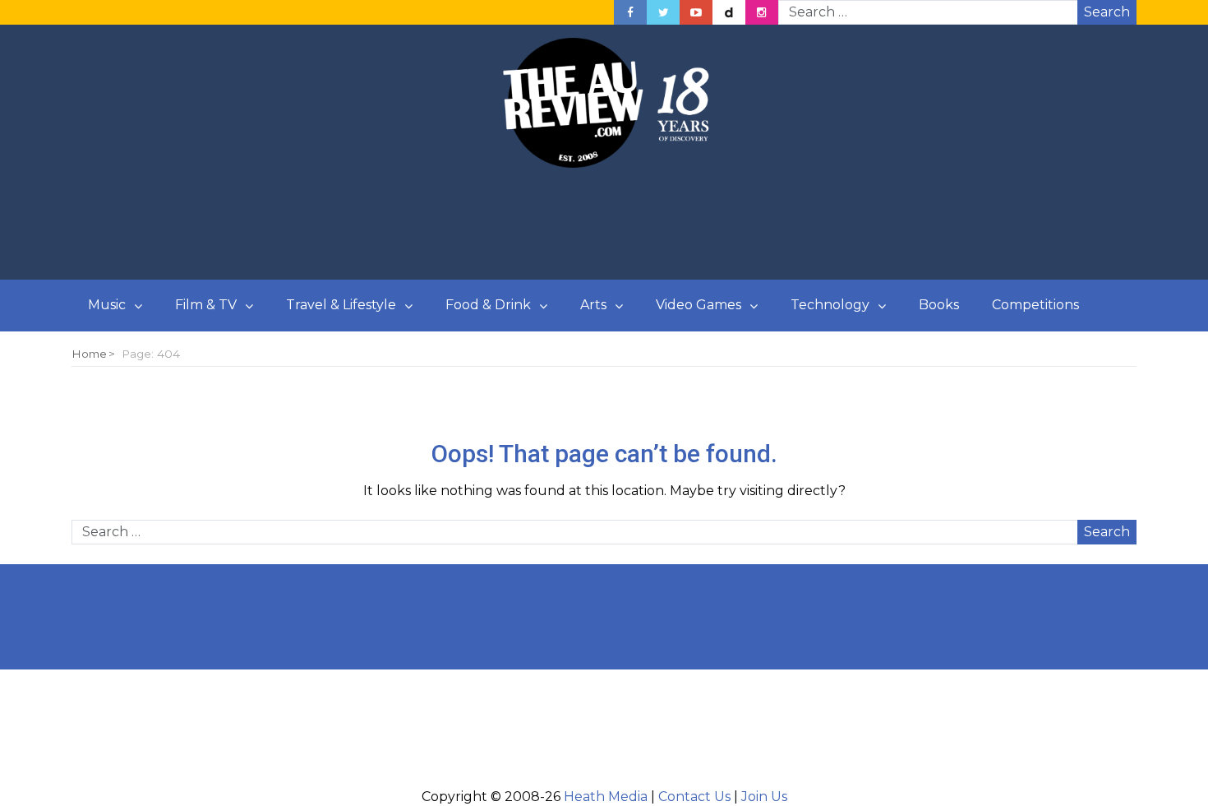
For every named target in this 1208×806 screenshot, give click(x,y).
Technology (830, 305)
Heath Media (606, 796)
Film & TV (206, 305)
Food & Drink (488, 305)
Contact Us (694, 796)
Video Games (698, 305)
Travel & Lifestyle (341, 305)
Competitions (1035, 305)
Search (1107, 12)
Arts (593, 305)
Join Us (764, 796)
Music (107, 305)
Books (939, 305)
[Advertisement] (604, 225)
